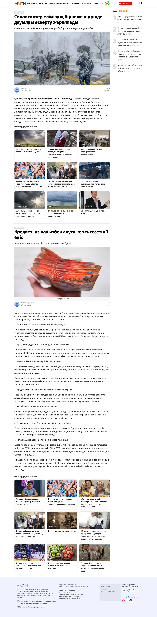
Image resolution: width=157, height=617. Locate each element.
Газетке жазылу (125, 3)
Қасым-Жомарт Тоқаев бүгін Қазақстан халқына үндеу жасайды (129, 31)
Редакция (104, 589)
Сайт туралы (105, 586)
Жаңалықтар (19, 12)
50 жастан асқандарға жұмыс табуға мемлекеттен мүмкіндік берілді (130, 42)
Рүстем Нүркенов (27, 303)
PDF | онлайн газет (108, 591)
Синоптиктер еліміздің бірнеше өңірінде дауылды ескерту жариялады (58, 19)
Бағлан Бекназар (27, 89)
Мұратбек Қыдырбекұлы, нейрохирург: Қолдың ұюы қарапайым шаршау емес (129, 54)
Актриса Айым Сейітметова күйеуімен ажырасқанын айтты (130, 68)
